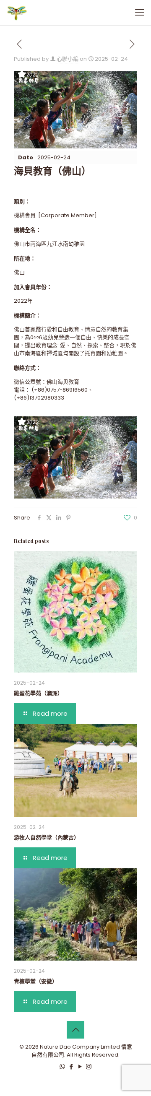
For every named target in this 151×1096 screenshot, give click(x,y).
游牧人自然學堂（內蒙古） (46, 837)
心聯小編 (67, 59)
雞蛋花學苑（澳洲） (38, 692)
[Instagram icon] (89, 1066)
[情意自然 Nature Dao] (16, 12)
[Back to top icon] (75, 1030)
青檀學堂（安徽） (35, 980)
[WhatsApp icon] (62, 1066)
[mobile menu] (140, 12)
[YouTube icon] (80, 1066)
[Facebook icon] (71, 1066)
